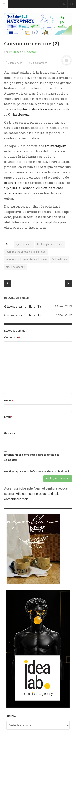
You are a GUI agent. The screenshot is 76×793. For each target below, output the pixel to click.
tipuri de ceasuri (15, 266)
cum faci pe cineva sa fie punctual (26, 251)
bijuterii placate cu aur (35, 109)
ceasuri (10, 183)
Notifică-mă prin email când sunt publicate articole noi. (37, 471)
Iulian (14, 52)
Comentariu (12, 337)
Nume (8, 400)
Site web (9, 433)
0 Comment (40, 63)
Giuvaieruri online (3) (22, 306)
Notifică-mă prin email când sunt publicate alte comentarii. (32, 457)
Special (30, 52)
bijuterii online (24, 244)
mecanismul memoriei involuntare (26, 259)
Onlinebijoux (18, 114)
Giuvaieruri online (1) (22, 315)
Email (8, 417)
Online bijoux (59, 259)
